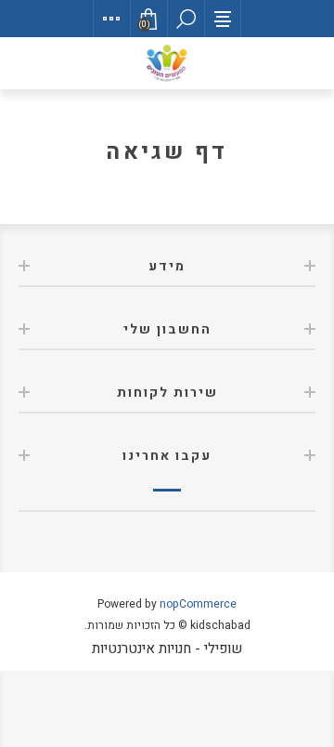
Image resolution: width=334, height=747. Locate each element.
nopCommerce (198, 604)
